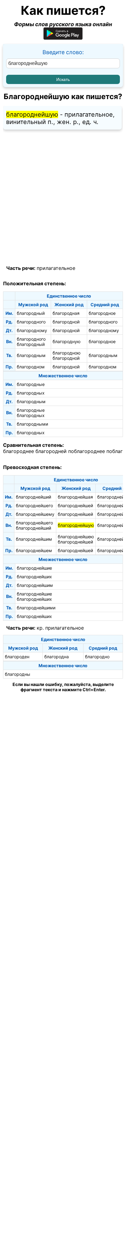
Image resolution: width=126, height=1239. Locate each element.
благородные (31, 384)
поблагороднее (86, 451)
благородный (31, 313)
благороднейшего (34, 505)
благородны (17, 674)
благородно (97, 656)
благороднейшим (34, 539)
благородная (66, 313)
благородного (31, 321)
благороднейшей (75, 505)
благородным (31, 355)
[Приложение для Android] (63, 37)
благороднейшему (35, 514)
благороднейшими (36, 607)
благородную (66, 341)
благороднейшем (34, 550)
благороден (17, 656)
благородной (66, 321)
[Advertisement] (63, 197)
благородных (31, 392)
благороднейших (34, 576)
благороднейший (33, 496)
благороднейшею (76, 536)
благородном (31, 366)
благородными (32, 424)
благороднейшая (75, 496)
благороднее (18, 451)
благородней (51, 451)
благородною (66, 352)
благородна (56, 656)
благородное (102, 313)
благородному (32, 330)
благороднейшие (34, 568)
